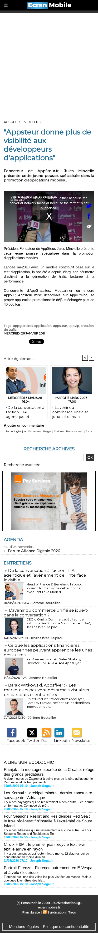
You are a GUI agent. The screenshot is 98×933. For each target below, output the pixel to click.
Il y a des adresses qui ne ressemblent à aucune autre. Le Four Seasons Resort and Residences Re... (47, 832)
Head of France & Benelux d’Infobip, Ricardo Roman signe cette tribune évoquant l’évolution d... (54, 588)
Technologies (13, 431)
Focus (88, 431)
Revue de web (74, 431)
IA (25, 431)
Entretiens (31, 122)
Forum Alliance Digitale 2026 (34, 551)
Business (59, 431)
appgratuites (23, 326)
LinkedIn (62, 740)
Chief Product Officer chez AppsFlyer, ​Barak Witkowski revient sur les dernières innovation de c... (58, 702)
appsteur (60, 326)
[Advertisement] (49, 64)
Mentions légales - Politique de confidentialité (49, 926)
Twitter (33, 740)
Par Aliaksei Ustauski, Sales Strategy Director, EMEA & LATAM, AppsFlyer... (54, 661)
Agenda (13, 539)
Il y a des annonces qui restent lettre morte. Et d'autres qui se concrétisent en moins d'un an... (46, 855)
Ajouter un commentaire (24, 425)
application (43, 326)
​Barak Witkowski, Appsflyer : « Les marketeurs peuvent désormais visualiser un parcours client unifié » (47, 690)
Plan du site (31, 912)
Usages (47, 431)
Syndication (56, 912)
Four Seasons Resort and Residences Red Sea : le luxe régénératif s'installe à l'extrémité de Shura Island (48, 821)
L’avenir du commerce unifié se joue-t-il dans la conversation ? (70, 411)
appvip (74, 326)
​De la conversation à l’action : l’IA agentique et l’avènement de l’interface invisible (25, 411)
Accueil (10, 122)
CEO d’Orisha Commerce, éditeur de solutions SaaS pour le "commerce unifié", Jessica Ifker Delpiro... (58, 623)
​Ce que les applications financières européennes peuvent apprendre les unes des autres (48, 650)
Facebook (15, 740)
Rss (44, 740)
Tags (72, 912)
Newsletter (82, 740)
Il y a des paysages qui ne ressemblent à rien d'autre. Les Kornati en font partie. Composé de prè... (49, 803)
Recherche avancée (22, 464)
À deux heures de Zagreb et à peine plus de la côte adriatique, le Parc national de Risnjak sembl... (48, 780)
